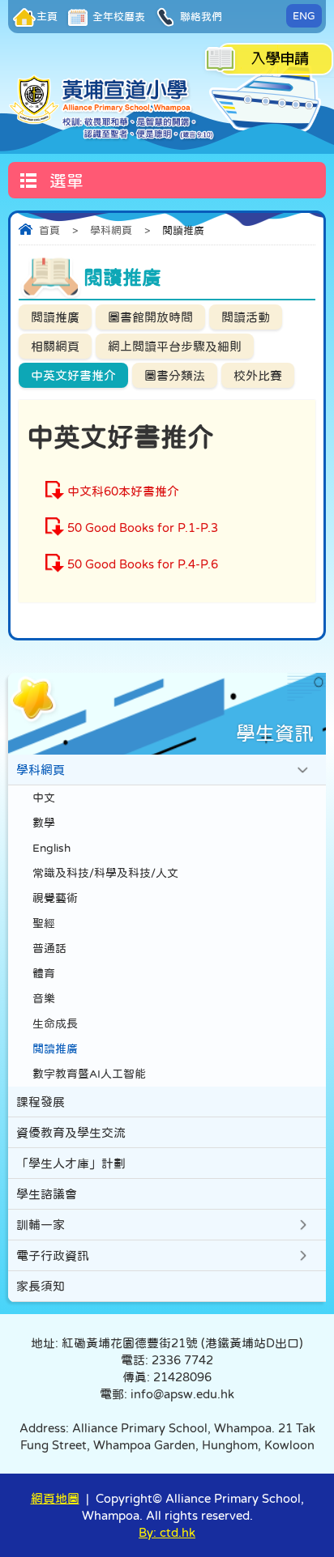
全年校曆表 (117, 16)
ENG (304, 16)
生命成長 (55, 1024)
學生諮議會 (46, 1194)
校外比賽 (257, 375)
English (51, 848)
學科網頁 (111, 230)
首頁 (49, 230)
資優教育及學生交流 (71, 1132)
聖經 (43, 923)
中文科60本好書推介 (123, 491)
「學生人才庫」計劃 (71, 1163)
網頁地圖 (55, 1498)
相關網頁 (55, 346)
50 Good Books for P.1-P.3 (142, 527)
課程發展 (40, 1101)
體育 (43, 973)
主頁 (47, 16)
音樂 (43, 998)
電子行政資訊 (52, 1255)
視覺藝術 (55, 898)
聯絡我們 (200, 16)
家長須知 (40, 1286)
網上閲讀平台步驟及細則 (175, 346)
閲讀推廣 (55, 317)
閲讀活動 (245, 317)
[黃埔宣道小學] (112, 107)
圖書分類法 (174, 375)
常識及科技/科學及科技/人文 (105, 873)
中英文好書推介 (73, 375)
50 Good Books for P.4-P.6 (142, 564)
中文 (43, 798)
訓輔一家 (40, 1225)
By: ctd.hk (167, 1532)
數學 (43, 823)
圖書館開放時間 (150, 317)
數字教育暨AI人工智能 (89, 1074)
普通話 (49, 948)
